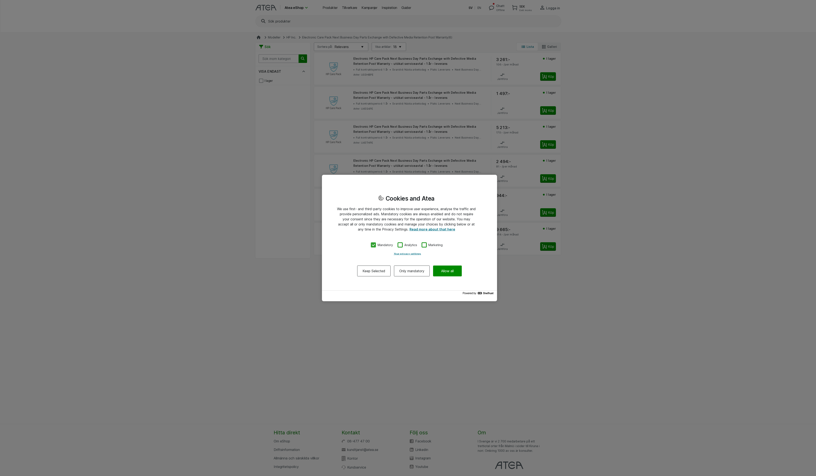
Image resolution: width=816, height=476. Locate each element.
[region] (409, 238)
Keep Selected (374, 271)
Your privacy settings (407, 253)
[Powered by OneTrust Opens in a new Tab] (479, 294)
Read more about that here (432, 229)
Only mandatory (411, 271)
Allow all (447, 271)
